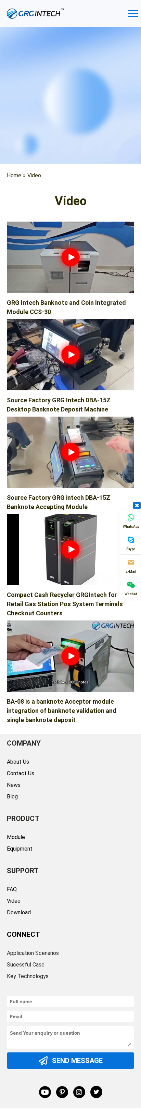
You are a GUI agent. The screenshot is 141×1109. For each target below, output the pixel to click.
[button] (70, 257)
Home (14, 175)
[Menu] (133, 13)
